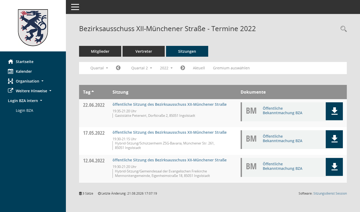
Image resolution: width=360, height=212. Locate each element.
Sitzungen (187, 51)
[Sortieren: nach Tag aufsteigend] (92, 92)
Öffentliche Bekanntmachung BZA (282, 110)
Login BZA (24, 110)
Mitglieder (100, 51)
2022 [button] (164, 67)
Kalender (24, 71)
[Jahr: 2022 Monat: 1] (118, 68)
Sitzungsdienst (330, 193)
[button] (33, 81)
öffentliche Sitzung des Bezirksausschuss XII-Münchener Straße (170, 104)
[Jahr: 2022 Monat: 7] (183, 68)
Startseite (24, 61)
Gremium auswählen (231, 67)
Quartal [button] (97, 67)
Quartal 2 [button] (140, 67)
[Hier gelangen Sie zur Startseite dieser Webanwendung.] (33, 27)
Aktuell (199, 67)
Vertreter (143, 51)
